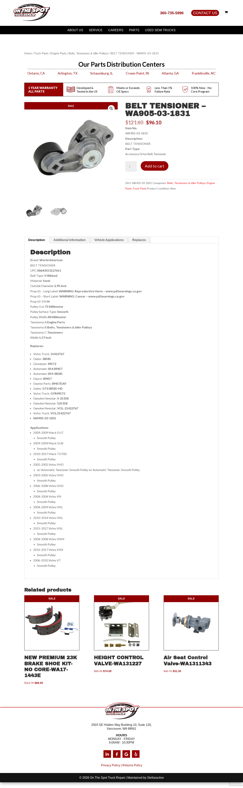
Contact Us (205, 13)
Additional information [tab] (70, 240)
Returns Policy (132, 765)
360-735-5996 (172, 13)
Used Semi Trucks (160, 30)
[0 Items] (227, 12)
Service (96, 30)
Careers (115, 30)
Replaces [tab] (139, 240)
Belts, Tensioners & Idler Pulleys (88, 53)
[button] (111, 108)
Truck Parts (41, 53)
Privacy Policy (110, 765)
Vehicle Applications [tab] (109, 240)
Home (28, 53)
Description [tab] (36, 240)
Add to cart (154, 166)
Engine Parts (58, 53)
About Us (75, 30)
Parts (134, 30)
